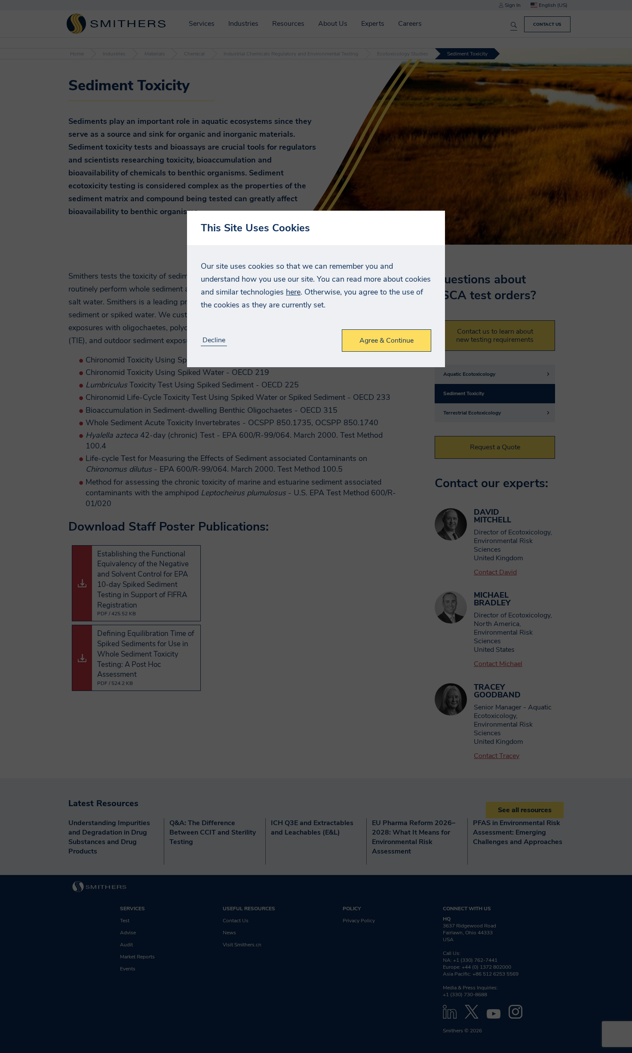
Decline (213, 340)
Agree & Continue (386, 340)
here (293, 292)
